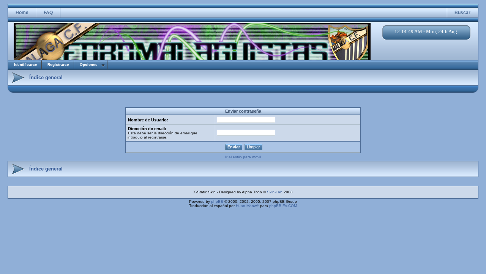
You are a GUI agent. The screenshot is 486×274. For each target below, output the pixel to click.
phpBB (217, 201)
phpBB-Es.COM (283, 206)
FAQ (48, 12)
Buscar (462, 12)
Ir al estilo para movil (243, 157)
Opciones (89, 64)
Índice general (46, 77)
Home (22, 12)
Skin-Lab (274, 192)
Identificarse (25, 64)
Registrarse (58, 64)
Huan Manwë (247, 206)
